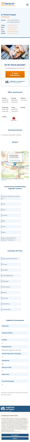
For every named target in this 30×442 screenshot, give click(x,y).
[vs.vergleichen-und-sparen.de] (8, 409)
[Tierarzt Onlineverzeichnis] (8, 6)
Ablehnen (15, 438)
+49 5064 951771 (12, 29)
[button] (15, 164)
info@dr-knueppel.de (13, 31)
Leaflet (3, 178)
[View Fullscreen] (27, 158)
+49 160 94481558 (12, 27)
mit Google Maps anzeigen (14, 160)
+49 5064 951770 (12, 25)
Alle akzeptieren (15, 435)
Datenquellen (4, 179)
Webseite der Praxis (12, 33)
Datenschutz (17, 431)
